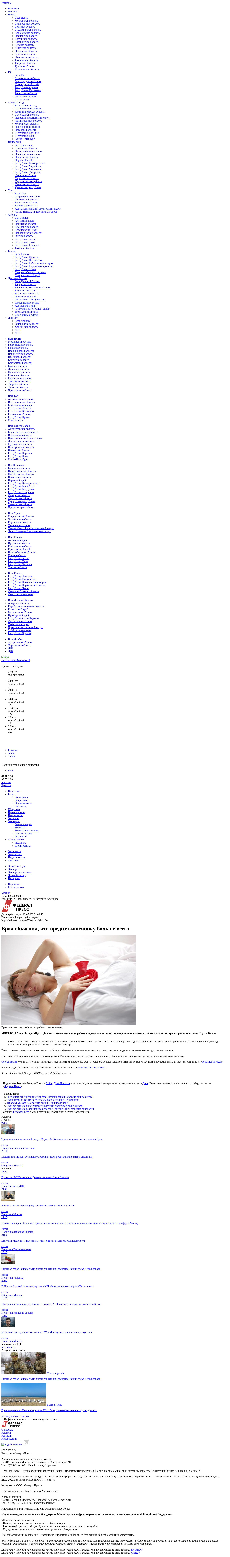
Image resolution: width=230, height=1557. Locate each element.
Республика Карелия (27, 132)
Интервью (21, 836)
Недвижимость (23, 803)
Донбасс (13, 317)
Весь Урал (20, 193)
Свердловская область (27, 196)
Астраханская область (27, 78)
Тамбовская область (26, 60)
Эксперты (14, 821)
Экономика (21, 797)
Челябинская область (27, 199)
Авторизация (9, 1438)
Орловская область (26, 51)
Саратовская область (27, 178)
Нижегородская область (28, 151)
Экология (13, 818)
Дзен (145, 1083)
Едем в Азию (54, 1404)
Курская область (24, 44)
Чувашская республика (28, 187)
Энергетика (21, 800)
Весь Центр (21, 17)
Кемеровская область (27, 226)
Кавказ (12, 251)
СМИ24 (135, 1552)
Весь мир (13, 8)
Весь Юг (20, 75)
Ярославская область (27, 69)
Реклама (13, 750)
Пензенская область (26, 157)
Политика (14, 791)
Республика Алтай (25, 238)
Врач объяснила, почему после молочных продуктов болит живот (44, 1105)
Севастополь (22, 99)
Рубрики (6, 785)
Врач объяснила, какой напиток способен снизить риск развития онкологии (50, 1108)
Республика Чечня (25, 269)
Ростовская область (26, 93)
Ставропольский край (27, 275)
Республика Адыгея (26, 87)
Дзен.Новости (62, 1083)
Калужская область (26, 38)
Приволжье (14, 141)
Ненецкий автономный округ (32, 117)
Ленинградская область (28, 120)
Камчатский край (25, 290)
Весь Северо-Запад (26, 105)
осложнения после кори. (92, 1067)
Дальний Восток (17, 278)
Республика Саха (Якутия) (30, 299)
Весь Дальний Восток (27, 281)
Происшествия (16, 812)
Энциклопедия (23, 824)
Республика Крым (25, 96)
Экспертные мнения (26, 830)
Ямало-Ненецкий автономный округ (36, 211)
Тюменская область (26, 205)
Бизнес (12, 794)
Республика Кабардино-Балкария (34, 263)
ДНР (17, 332)
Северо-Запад (16, 102)
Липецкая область (25, 47)
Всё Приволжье (24, 145)
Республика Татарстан (28, 172)
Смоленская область (26, 57)
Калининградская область (30, 111)
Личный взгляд (23, 833)
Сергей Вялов (9, 1061)
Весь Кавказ (22, 254)
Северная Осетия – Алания (30, 272)
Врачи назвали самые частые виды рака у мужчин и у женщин (43, 1099)
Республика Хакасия (27, 245)
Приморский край (25, 296)
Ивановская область (26, 35)
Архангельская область (28, 108)
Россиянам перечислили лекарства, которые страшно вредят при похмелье (49, 1096)
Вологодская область (27, 114)
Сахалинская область (27, 302)
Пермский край (24, 160)
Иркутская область (25, 223)
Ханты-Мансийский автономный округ (38, 208)
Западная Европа (23, 1231)
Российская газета (212, 1061)
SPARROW (137, 1549)
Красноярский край (26, 229)
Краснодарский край (27, 84)
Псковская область (25, 129)
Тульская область (24, 66)
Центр (11, 14)
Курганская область (26, 202)
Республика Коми (25, 135)
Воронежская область (27, 32)
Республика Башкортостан (30, 163)
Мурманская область (27, 123)
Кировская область (26, 148)
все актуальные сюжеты (15, 1416)
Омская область (24, 235)
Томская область (24, 248)
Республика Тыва (25, 242)
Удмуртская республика (28, 181)
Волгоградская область (28, 81)
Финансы (20, 806)
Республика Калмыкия (28, 90)
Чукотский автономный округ (32, 308)
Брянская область (25, 26)
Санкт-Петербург (25, 138)
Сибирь (12, 214)
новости (6, 782)
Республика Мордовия (28, 169)
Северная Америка (24, 1148)
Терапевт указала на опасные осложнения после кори (37, 1102)
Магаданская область (27, 293)
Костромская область (27, 41)
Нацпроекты (15, 815)
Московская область (26, 20)
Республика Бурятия (26, 314)
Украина (18, 1277)
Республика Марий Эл (28, 166)
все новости (8, 1347)
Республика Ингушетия (28, 260)
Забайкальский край (26, 311)
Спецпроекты (16, 839)
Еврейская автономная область (32, 287)
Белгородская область (27, 23)
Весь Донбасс (22, 320)
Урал (11, 190)
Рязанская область (25, 54)
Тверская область (25, 63)
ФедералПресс (12, 1086)
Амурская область (25, 284)
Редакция (6, 1435)
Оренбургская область (27, 154)
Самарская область (25, 175)
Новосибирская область (28, 232)
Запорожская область (27, 323)
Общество (14, 809)
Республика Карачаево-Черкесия (33, 266)
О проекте (7, 1429)
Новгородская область (27, 126)
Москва (12, 11)
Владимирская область (28, 29)
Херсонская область (26, 326)
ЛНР (17, 329)
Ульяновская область (27, 184)
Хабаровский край (25, 305)
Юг (10, 72)
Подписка (20, 842)
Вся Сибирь (21, 217)
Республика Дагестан (27, 257)
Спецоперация (55, 1373)
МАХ (49, 1083)
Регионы (6, 2)
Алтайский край (24, 220)
